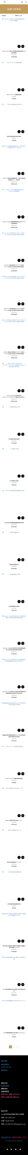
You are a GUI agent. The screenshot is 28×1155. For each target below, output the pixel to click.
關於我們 (4, 1061)
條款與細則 (5, 1086)
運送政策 (4, 1070)
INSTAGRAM (6, 1067)
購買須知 (4, 1088)
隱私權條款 (5, 1064)
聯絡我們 (4, 1111)
